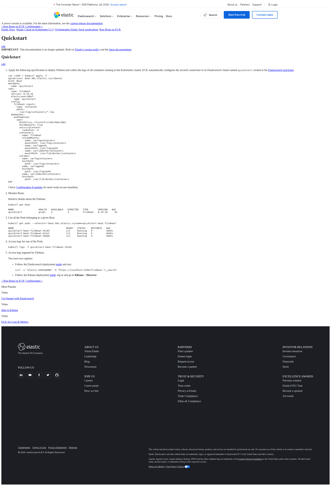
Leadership (90, 356)
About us (232, 4)
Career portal (91, 385)
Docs (169, 16)
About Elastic (91, 351)
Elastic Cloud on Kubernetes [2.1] (35, 29)
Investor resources (292, 351)
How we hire (91, 390)
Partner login (185, 356)
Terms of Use (39, 447)
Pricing (158, 16)
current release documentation (86, 23)
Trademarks (24, 447)
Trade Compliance (188, 396)
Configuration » (34, 26)
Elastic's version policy (87, 49)
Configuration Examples (29, 187)
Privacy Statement (57, 447)
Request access (186, 361)
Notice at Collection (157, 466)
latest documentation (120, 49)
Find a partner (185, 351)
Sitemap (73, 447)
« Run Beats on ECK (13, 26)
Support (257, 4)
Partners (245, 4)
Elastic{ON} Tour (293, 385)
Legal (181, 380)
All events (288, 396)
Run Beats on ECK (110, 29)
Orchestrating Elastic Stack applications (76, 29)
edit (3, 46)
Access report (118, 4)
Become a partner (187, 366)
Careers (88, 380)
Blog (87, 361)
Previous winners (292, 380)
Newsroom (90, 366)
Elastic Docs (8, 29)
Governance (289, 356)
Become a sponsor (293, 390)
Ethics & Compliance (189, 401)
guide (59, 264)
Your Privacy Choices (175, 466)
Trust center (184, 385)
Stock (286, 366)
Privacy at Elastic (187, 390)
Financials (288, 361)
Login (274, 4)
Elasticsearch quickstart (281, 70)
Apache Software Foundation (250, 459)
